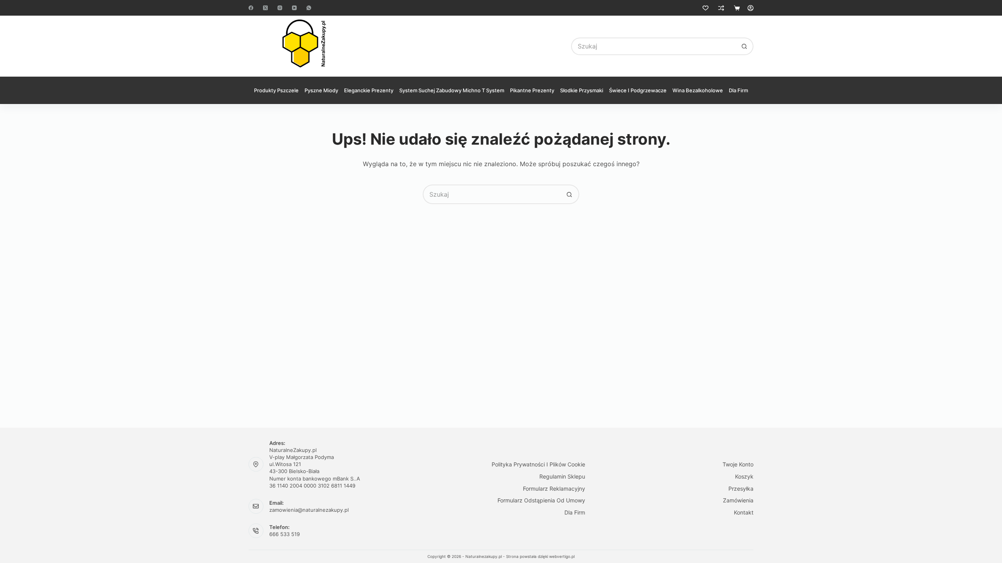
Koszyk (744, 476)
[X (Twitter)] (265, 7)
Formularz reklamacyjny (554, 488)
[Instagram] (280, 7)
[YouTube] (294, 7)
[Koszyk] (737, 8)
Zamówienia (738, 500)
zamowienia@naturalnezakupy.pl (309, 510)
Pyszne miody (321, 90)
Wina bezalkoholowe (697, 90)
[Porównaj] (721, 8)
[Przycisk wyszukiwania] (744, 46)
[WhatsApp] (308, 7)
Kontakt (743, 512)
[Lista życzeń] (705, 8)
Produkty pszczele (276, 90)
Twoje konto (738, 464)
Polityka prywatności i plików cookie (538, 464)
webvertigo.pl (562, 556)
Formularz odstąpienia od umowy (541, 500)
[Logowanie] (750, 8)
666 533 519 (284, 534)
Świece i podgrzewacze (638, 90)
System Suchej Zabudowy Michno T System (451, 90)
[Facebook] (251, 7)
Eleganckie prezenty (368, 90)
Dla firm (738, 90)
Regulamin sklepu (562, 476)
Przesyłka (740, 488)
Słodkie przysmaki (581, 90)
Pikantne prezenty (532, 90)
